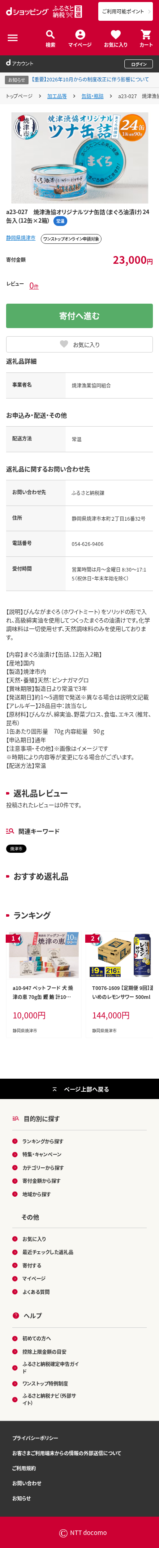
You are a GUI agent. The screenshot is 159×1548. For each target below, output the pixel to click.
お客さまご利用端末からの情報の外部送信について (66, 1452)
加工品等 (57, 95)
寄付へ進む (79, 316)
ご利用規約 (24, 1468)
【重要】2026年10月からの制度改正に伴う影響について (90, 79)
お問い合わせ (26, 1483)
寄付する (31, 1265)
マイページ (80, 44)
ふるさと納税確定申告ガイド (50, 1367)
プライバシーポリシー (35, 1437)
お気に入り (115, 44)
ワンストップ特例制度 (45, 1383)
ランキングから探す (43, 1141)
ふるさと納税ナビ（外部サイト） (49, 1399)
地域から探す (36, 1194)
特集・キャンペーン (42, 1154)
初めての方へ (36, 1338)
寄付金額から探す (41, 1180)
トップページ (19, 95)
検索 (50, 44)
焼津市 (16, 848)
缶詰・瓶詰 (93, 95)
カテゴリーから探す (43, 1167)
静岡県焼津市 (20, 237)
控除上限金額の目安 (44, 1351)
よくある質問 (36, 1291)
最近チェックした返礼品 (47, 1251)
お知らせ (21, 1498)
